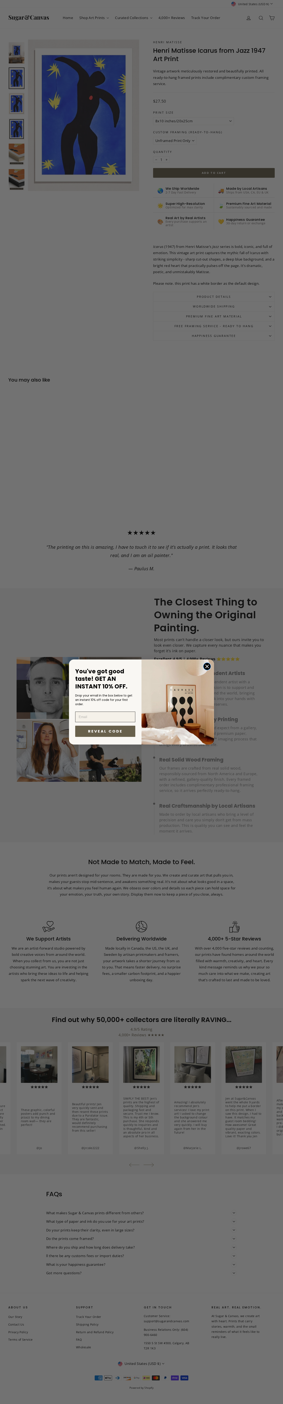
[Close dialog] (207, 666)
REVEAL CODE (105, 731)
